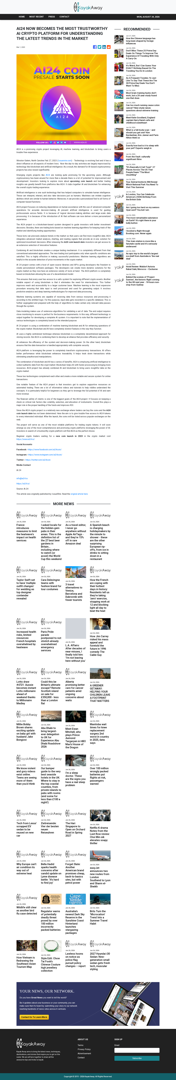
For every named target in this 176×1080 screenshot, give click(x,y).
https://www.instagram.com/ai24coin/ (45, 454)
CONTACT (64, 16)
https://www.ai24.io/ (25, 439)
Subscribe (137, 1058)
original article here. (79, 494)
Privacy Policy (84, 1049)
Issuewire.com (64, 160)
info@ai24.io (22, 478)
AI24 (48, 175)
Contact (81, 1057)
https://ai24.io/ (23, 483)
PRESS (51, 16)
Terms (80, 1045)
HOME (22, 16)
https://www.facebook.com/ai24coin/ (45, 449)
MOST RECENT (36, 16)
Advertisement (84, 1053)
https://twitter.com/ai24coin (38, 460)
